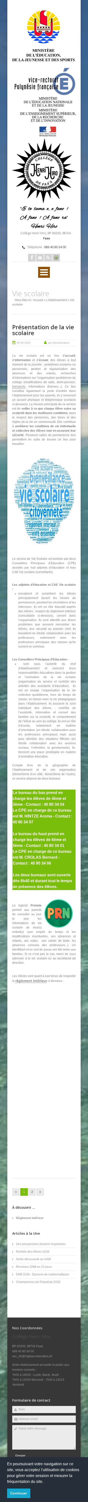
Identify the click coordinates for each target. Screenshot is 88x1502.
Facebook (32, 257)
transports (18, 386)
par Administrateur (58, 342)
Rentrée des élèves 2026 (32, 1251)
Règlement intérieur (30, 1218)
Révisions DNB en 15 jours (34, 1267)
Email (40, 257)
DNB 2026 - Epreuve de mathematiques (42, 1274)
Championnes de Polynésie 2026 (38, 1282)
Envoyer (20, 1455)
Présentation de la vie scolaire (43, 330)
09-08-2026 (23, 342)
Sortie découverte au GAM (33, 1259)
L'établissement (56, 300)
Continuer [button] (18, 1493)
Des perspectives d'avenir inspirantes (41, 1244)
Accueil (38, 300)
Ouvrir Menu (44, 272)
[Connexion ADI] (56, 257)
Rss (48, 257)
